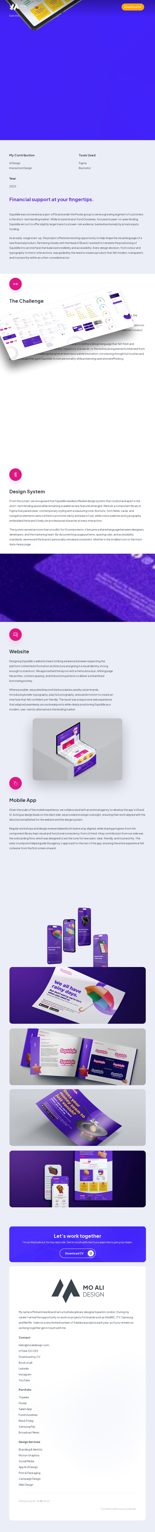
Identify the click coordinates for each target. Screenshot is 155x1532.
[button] (78, 1253)
